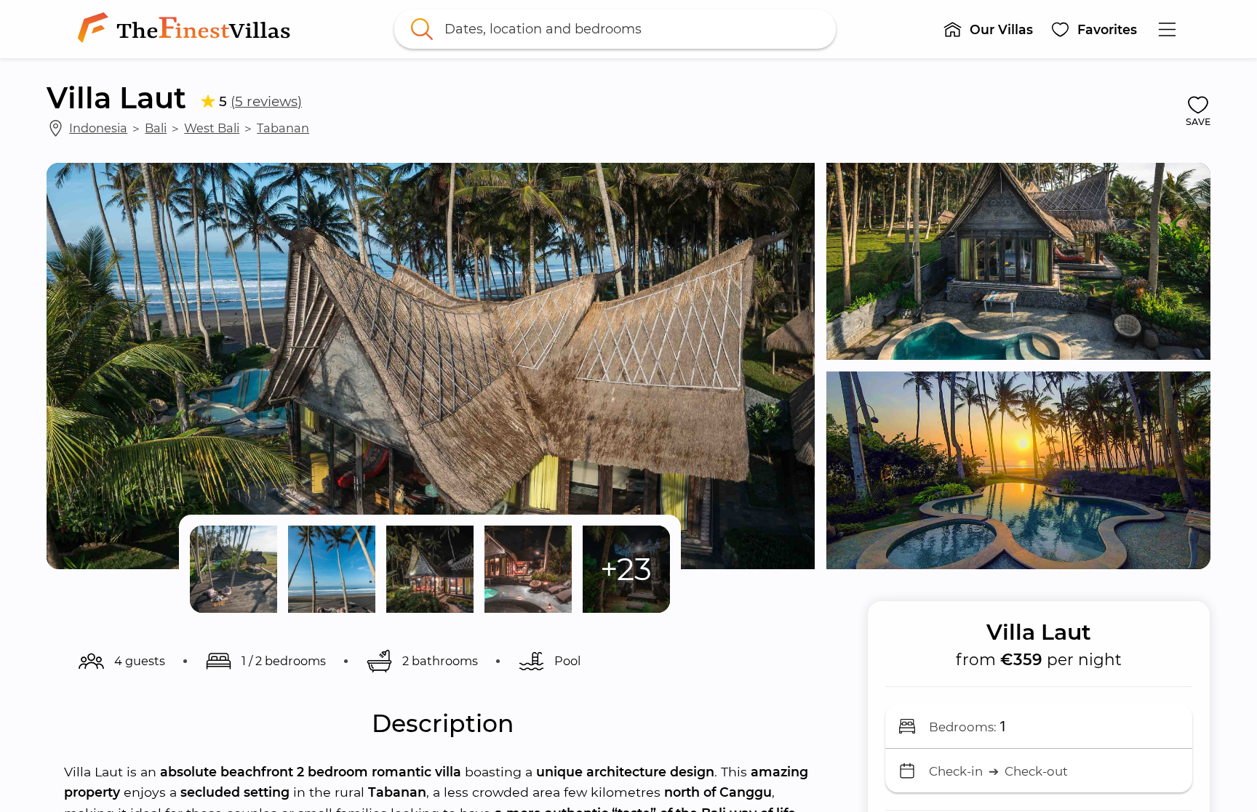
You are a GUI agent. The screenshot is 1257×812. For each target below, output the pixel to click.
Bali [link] (156, 128)
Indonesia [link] (98, 128)
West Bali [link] (211, 128)
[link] (187, 29)
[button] (988, 29)
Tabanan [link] (283, 128)
